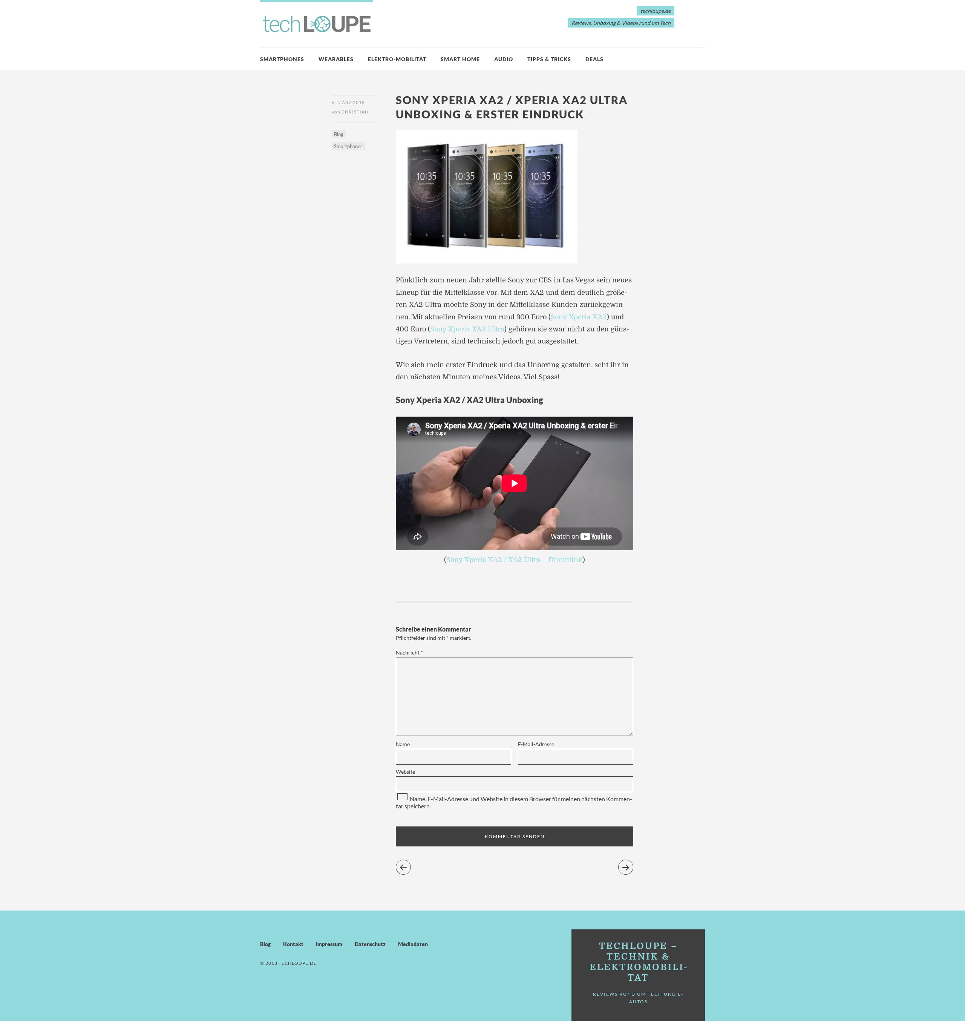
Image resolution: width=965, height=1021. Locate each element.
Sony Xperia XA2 (579, 317)
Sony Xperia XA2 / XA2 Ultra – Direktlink (514, 560)
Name (403, 744)
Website (405, 771)
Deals (594, 59)
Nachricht (409, 652)
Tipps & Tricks (549, 59)
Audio (503, 59)
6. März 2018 (348, 102)
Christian (355, 112)
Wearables (336, 59)
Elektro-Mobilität (397, 59)
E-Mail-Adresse (536, 744)
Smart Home (460, 59)
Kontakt (293, 944)
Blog (338, 134)
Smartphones (282, 59)
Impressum (329, 944)
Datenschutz (370, 944)
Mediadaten (413, 944)
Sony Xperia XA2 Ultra (467, 329)
